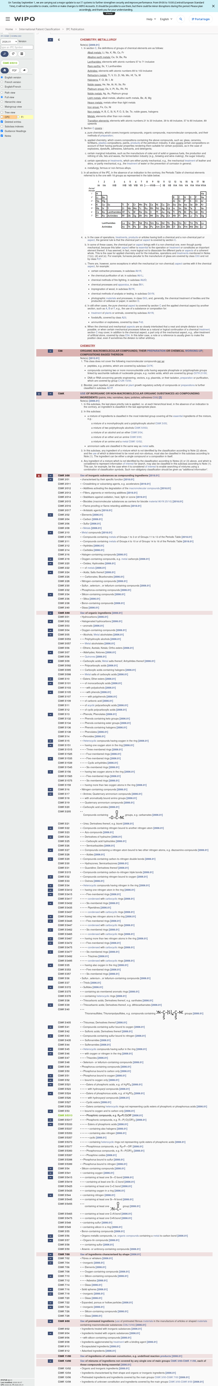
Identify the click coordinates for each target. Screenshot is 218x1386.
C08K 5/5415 (65, 1177)
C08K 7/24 (63, 1306)
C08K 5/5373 (65, 1142)
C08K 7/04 (63, 1262)
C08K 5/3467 (65, 938)
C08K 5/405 (64, 1022)
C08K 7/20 (63, 1298)
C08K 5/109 (64, 700)
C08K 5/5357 (65, 1137)
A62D (143, 280)
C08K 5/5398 (65, 1159)
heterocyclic (103, 996)
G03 (145, 298)
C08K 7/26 (63, 1311)
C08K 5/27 (63, 850)
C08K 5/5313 (10, 63)
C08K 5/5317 (65, 1119)
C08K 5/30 (63, 863)
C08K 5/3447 (65, 925)
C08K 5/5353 (65, 1133)
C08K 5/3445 (65, 920)
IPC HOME (5, 36)
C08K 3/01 (63, 479)
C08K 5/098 (64, 674)
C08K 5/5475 (65, 1218)
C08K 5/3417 (65, 898)
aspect (91, 240)
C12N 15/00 (124, 380)
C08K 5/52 (63, 1080)
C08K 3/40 (63, 607)
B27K (131, 289)
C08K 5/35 (63, 965)
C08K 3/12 (63, 545)
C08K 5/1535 (65, 758)
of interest (128, 463)
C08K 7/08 (63, 1271)
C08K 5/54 (63, 1168)
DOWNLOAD (16, 36)
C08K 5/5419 (65, 1181)
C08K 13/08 (64, 1381)
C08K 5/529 (64, 1106)
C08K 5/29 (63, 858)
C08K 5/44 (63, 1044)
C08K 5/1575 (65, 780)
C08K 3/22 (63, 567)
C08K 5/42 (63, 1031)
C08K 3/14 (63, 550)
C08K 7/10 (63, 1276)
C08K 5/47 (63, 1057)
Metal (85, 532)
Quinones (90, 656)
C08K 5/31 (63, 867)
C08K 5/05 (161, 423)
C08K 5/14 (63, 736)
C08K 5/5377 (65, 1146)
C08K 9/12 (63, 1350)
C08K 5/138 (64, 731)
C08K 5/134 (64, 723)
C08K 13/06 (64, 1377)
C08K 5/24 (63, 836)
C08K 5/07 (63, 652)
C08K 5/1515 (65, 749)
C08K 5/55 (63, 1231)
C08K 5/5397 (65, 1155)
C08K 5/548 (64, 1222)
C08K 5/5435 (65, 1190)
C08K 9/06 (63, 1337)
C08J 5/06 (128, 1324)
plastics (103, 142)
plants (108, 312)
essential (143, 247)
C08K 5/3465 (65, 934)
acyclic (91, 705)
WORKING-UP (193, 351)
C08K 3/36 (63, 598)
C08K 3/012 (64, 488)
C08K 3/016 (64, 505)
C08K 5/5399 (65, 1164)
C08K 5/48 (63, 1062)
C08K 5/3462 (65, 929)
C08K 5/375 (64, 991)
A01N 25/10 (164, 501)
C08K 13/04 (64, 1372)
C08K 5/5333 (65, 1124)
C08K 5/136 (64, 727)
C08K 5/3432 (65, 903)
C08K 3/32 (63, 590)
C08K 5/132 (64, 718)
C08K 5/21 (63, 823)
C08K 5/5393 (65, 1150)
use (95, 453)
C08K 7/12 (63, 1280)
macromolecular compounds (144, 488)
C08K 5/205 (64, 811)
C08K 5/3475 (65, 947)
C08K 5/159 (64, 785)
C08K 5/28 (63, 854)
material (153, 501)
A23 (124, 317)
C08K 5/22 (63, 828)
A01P (109, 388)
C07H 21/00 (200, 373)
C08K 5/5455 (65, 1203)
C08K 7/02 (63, 1258)
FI (22, 117)
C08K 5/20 (63, 807)
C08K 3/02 (63, 514)
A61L (140, 275)
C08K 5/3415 (65, 894)
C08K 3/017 (64, 510)
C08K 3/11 (63, 541)
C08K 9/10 (63, 1346)
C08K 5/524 (64, 1093)
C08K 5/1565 (65, 776)
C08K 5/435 (64, 1040)
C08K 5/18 (63, 798)
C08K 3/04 (63, 519)
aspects (189, 250)
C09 (155, 397)
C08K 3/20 (63, 563)
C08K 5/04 (136, 432)
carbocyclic (111, 898)
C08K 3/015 (64, 501)
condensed (94, 898)
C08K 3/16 (63, 554)
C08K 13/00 (64, 1360)
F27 (99, 259)
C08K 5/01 (63, 616)
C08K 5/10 (63, 678)
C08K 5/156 (64, 771)
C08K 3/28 (63, 581)
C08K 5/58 (63, 1244)
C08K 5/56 (63, 1235)
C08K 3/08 (63, 528)
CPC (7, 117)
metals (112, 536)
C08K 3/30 (63, 585)
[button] (50, 39)
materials (111, 298)
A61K (138, 270)
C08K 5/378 (64, 996)
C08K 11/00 (64, 1356)
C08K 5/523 (64, 1088)
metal (125, 441)
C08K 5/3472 (65, 942)
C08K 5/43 (63, 1035)
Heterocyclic (89, 740)
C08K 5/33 (63, 881)
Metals (86, 528)
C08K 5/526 (64, 1097)
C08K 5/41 (63, 1026)
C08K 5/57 (63, 1240)
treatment (190, 160)
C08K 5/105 (64, 692)
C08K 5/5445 (65, 1199)
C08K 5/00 (135, 437)
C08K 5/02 (63, 621)
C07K (150, 365)
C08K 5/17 (63, 793)
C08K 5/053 (141, 427)
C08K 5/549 (64, 1227)
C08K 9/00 (64, 1321)
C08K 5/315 (64, 872)
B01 (141, 284)
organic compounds (128, 1235)
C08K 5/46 (63, 1053)
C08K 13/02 (135, 441)
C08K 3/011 (64, 483)
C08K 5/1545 (65, 767)
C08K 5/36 (63, 978)
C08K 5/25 (63, 841)
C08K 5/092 (64, 665)
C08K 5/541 (64, 1172)
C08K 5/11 (63, 705)
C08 (60, 350)
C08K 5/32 (63, 876)
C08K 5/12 (63, 709)
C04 (127, 335)
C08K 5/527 (64, 1102)
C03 (197, 256)
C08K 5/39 (63, 1004)
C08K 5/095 (64, 669)
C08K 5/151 (64, 745)
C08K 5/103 (64, 687)
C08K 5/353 (64, 969)
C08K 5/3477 (65, 951)
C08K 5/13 (63, 714)
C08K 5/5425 (65, 1186)
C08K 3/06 (63, 523)
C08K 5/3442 (65, 916)
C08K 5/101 (64, 683)
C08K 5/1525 (65, 753)
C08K (61, 393)
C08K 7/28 (63, 1315)
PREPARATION (156, 351)
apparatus (123, 284)
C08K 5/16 (63, 789)
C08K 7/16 (63, 1289)
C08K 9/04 (63, 1333)
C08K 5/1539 (65, 762)
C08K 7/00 (64, 1254)
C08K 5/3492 (65, 956)
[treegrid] (124, 710)
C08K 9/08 (63, 1341)
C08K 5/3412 (65, 889)
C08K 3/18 (63, 559)
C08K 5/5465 (65, 1213)
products (135, 142)
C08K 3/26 (63, 576)
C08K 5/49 (63, 1066)
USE (82, 393)
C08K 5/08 (63, 656)
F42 (141, 322)
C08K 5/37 (63, 982)
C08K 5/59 (63, 1249)
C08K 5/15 (63, 740)
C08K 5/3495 (65, 960)
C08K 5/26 (63, 845)
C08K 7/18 (63, 1293)
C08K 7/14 (63, 1284)
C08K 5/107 (64, 696)
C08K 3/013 (64, 492)
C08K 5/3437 (65, 912)
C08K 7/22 (63, 1302)
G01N (151, 293)
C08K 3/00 (64, 475)
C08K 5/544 (64, 1195)
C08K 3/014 (64, 497)
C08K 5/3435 (65, 907)
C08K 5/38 (63, 1000)
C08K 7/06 (63, 1267)
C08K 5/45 (63, 1049)
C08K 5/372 (64, 987)
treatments (116, 160)
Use (82, 475)
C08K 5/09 (63, 661)
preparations (188, 385)
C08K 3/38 (63, 603)
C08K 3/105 (64, 536)
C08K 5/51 (63, 1075)
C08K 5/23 (63, 832)
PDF (14, 70)
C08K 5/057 (64, 643)
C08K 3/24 (63, 572)
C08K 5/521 (64, 1084)
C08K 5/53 (63, 1110)
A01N (150, 312)
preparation (106, 135)
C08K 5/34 (63, 885)
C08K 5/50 (63, 1071)
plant (131, 385)
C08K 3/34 (63, 594)
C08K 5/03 (63, 625)
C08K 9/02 (63, 1328)
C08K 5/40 (63, 1009)
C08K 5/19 (63, 802)
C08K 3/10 (63, 532)
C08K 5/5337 (65, 1128)
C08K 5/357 (64, 973)
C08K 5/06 (63, 647)
